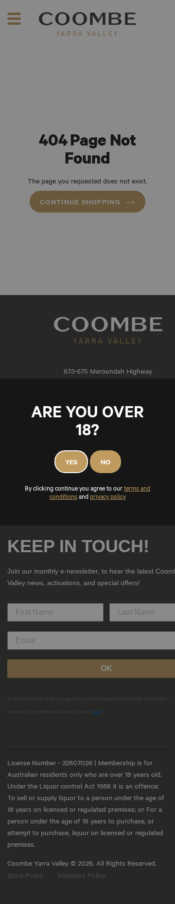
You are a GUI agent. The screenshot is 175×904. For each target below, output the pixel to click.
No (105, 462)
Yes (71, 462)
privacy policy (108, 496)
